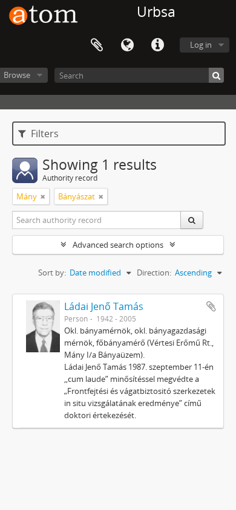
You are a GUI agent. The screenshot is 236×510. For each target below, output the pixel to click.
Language (127, 45)
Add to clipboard (211, 306)
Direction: (154, 272)
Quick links (157, 45)
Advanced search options (118, 244)
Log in (201, 44)
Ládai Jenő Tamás (103, 306)
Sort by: (52, 272)
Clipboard (97, 45)
